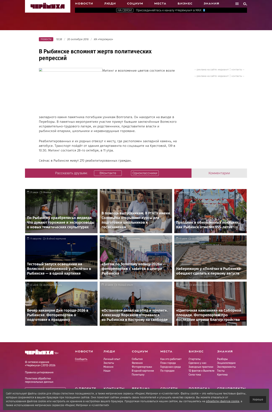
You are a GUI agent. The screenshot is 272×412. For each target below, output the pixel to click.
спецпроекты (231, 388)
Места (160, 3)
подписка (199, 388)
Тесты (221, 370)
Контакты (114, 388)
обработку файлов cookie (222, 401)
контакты (236, 69)
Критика (222, 374)
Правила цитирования (39, 372)
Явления (137, 363)
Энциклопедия (226, 363)
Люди (110, 3)
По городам (167, 370)
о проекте (85, 388)
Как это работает (171, 359)
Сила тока (195, 374)
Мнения (47, 192)
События (200, 192)
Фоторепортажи (131, 238)
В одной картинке (56, 238)
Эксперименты (226, 366)
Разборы (125, 192)
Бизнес (184, 3)
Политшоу (138, 374)
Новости (84, 3)
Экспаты (108, 363)
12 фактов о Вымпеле (201, 370)
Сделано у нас (197, 363)
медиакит (223, 69)
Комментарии (219, 173)
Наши (106, 370)
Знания (211, 3)
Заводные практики (201, 366)
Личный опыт (125, 285)
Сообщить (81, 359)
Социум (135, 3)
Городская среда (170, 366)
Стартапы (195, 359)
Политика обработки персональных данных (39, 380)
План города (168, 363)
